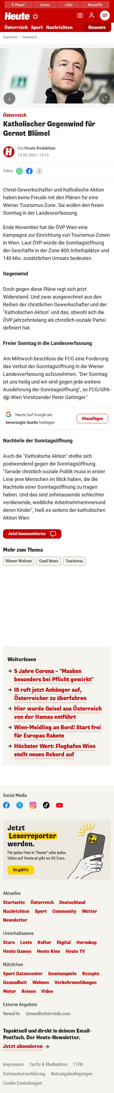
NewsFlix (95, 4)
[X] (19, 805)
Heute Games (17, 951)
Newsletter (15, 920)
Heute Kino (48, 951)
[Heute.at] (17, 16)
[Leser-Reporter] (80, 15)
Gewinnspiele (62, 974)
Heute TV (75, 951)
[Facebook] (29, 171)
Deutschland (72, 902)
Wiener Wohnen (19, 561)
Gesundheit (15, 982)
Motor (9, 991)
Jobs (68, 4)
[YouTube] (59, 805)
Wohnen (40, 982)
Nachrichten (16, 911)
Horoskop (86, 942)
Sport (37, 27)
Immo (45, 4)
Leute (26, 942)
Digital (64, 942)
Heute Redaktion (39, 148)
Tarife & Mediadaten (48, 1064)
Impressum (13, 1064)
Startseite (10, 37)
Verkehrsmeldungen (76, 982)
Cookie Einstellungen (22, 1083)
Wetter (89, 911)
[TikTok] (46, 805)
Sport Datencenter (23, 974)
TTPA (78, 1064)
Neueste (97, 27)
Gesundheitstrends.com (48, 1014)
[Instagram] (33, 805)
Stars (9, 942)
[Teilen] (39, 171)
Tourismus (74, 561)
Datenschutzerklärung (24, 1074)
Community (64, 911)
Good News (48, 561)
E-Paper (18, 4)
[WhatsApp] (19, 171)
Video (47, 991)
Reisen (29, 991)
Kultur (44, 942)
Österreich (16, 27)
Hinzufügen (92, 418)
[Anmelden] (91, 15)
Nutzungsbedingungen (71, 1074)
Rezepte (90, 974)
